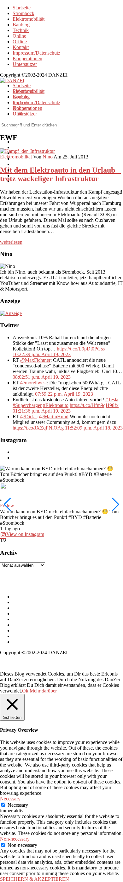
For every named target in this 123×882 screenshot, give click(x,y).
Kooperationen (27, 58)
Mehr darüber (43, 690)
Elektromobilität (28, 19)
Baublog (21, 24)
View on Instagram (25, 534)
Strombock (23, 13)
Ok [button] (25, 690)
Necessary (18, 805)
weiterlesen (11, 242)
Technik (21, 30)
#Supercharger (27, 405)
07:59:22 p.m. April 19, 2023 (64, 394)
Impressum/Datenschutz (36, 53)
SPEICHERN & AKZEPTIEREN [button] (34, 879)
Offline (20, 41)
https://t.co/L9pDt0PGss (81, 348)
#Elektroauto (55, 405)
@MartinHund (53, 416)
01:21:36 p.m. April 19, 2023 (42, 411)
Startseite (22, 7)
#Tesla (111, 399)
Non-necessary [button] (15, 839)
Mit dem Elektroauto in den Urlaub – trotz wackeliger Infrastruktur (60, 174)
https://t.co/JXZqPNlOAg (38, 427)
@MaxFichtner (35, 360)
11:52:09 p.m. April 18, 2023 (94, 427)
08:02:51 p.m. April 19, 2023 (42, 377)
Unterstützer (25, 64)
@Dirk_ (28, 416)
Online (19, 36)
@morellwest (33, 382)
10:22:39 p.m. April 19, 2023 (42, 354)
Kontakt (21, 47)
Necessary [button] (10, 798)
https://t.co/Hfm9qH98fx (94, 405)
